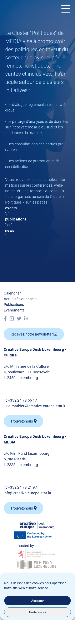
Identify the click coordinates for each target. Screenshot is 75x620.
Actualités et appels (20, 299)
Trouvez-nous (22, 508)
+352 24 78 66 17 (22, 400)
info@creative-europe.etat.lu (27, 493)
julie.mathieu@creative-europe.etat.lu (35, 406)
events (11, 208)
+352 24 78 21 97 (22, 487)
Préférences (37, 612)
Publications (14, 304)
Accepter (37, 601)
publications (15, 219)
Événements (14, 310)
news (9, 230)
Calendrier (12, 293)
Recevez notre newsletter (32, 334)
